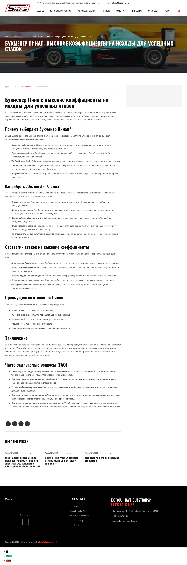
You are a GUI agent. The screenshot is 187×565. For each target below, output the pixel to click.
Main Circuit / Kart (78, 511)
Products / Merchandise (78, 516)
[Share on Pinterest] (21, 423)
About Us (78, 506)
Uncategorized (21, 37)
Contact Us (78, 525)
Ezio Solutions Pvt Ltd (48, 542)
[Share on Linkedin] (27, 423)
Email (8, 561)
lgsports (27, 87)
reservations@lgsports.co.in (118, 3)
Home (7, 37)
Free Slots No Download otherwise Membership (102, 459)
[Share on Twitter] (14, 423)
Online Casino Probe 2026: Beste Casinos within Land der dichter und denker (61, 460)
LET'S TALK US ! (122, 504)
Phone (9, 556)
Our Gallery (78, 520)
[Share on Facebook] (8, 423)
